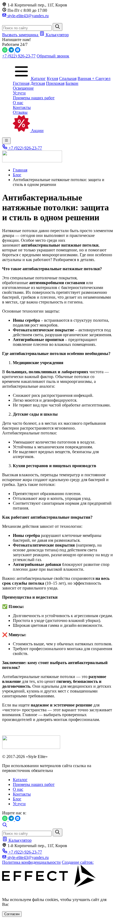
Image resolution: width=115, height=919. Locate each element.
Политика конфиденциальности (31, 862)
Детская (37, 83)
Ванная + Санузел (94, 78)
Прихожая (55, 83)
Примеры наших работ (34, 98)
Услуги (19, 93)
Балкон (72, 83)
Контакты (22, 107)
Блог (17, 799)
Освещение (23, 88)
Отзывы (20, 112)
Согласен (12, 914)
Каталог (38, 78)
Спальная (67, 78)
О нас (18, 102)
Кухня (52, 78)
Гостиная (21, 83)
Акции (37, 130)
